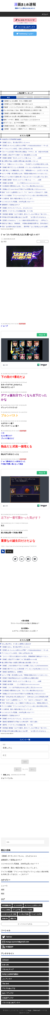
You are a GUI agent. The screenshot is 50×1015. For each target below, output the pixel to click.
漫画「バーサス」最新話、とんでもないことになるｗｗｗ (22, 119)
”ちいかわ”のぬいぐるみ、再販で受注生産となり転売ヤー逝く (23, 110)
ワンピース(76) (36, 914)
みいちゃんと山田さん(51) (33, 905)
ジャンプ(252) (27, 910)
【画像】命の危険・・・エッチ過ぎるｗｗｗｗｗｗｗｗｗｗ (21, 183)
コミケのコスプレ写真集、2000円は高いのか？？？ (18, 202)
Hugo (29, 1010)
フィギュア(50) (23, 914)
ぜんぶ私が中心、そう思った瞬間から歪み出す (16, 644)
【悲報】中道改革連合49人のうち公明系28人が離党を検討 (20, 678)
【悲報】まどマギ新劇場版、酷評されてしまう (18, 104)
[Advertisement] (25, 63)
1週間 (25, 97)
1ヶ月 (41, 97)
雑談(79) (13, 918)
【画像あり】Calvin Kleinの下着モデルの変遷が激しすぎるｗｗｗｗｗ (24, 189)
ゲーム (9, 551)
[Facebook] (28, 559)
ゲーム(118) (16, 910)
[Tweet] (15, 559)
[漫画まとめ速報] (25, 5)
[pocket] (34, 559)
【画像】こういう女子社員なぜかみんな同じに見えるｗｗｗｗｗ (22, 687)
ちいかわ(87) (18, 905)
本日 (8, 97)
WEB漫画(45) (6, 905)
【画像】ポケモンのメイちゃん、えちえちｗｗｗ (17, 208)
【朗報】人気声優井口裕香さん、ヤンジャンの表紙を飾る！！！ (24, 113)
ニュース (4, 886)
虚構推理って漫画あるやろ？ (11, 205)
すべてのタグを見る (25, 924)
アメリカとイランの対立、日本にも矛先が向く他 (17, 149)
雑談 (5, 241)
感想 (2, 889)
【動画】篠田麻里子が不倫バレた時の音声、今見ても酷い (20, 722)
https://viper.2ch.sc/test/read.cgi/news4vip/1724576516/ (21, 546)
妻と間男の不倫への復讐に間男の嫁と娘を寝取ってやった (20, 161)
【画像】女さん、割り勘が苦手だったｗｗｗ (16, 142)
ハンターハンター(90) (9, 914)
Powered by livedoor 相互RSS (7, 229)
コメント (42, 241)
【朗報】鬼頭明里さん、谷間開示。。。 (14, 672)
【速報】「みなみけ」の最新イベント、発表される (20, 129)
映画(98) (5, 918)
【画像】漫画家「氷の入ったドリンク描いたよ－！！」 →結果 (21, 158)
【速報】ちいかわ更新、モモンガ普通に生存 (18, 101)
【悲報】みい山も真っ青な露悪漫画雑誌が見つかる (20, 116)
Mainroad (36, 1010)
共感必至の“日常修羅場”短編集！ (12, 139)
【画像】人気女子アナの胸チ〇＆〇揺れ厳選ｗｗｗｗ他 (19, 155)
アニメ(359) (6, 910)
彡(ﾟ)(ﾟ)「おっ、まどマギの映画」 (14, 123)
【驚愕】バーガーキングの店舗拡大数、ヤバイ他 (17, 211)
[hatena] (21, 559)
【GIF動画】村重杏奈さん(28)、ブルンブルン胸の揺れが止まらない (23, 186)
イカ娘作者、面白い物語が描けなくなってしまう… (18, 198)
